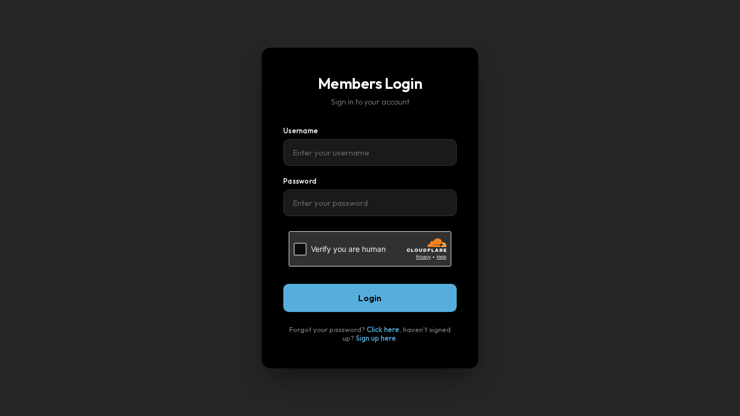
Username (300, 130)
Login (370, 297)
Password (299, 181)
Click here (383, 329)
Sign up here (376, 338)
